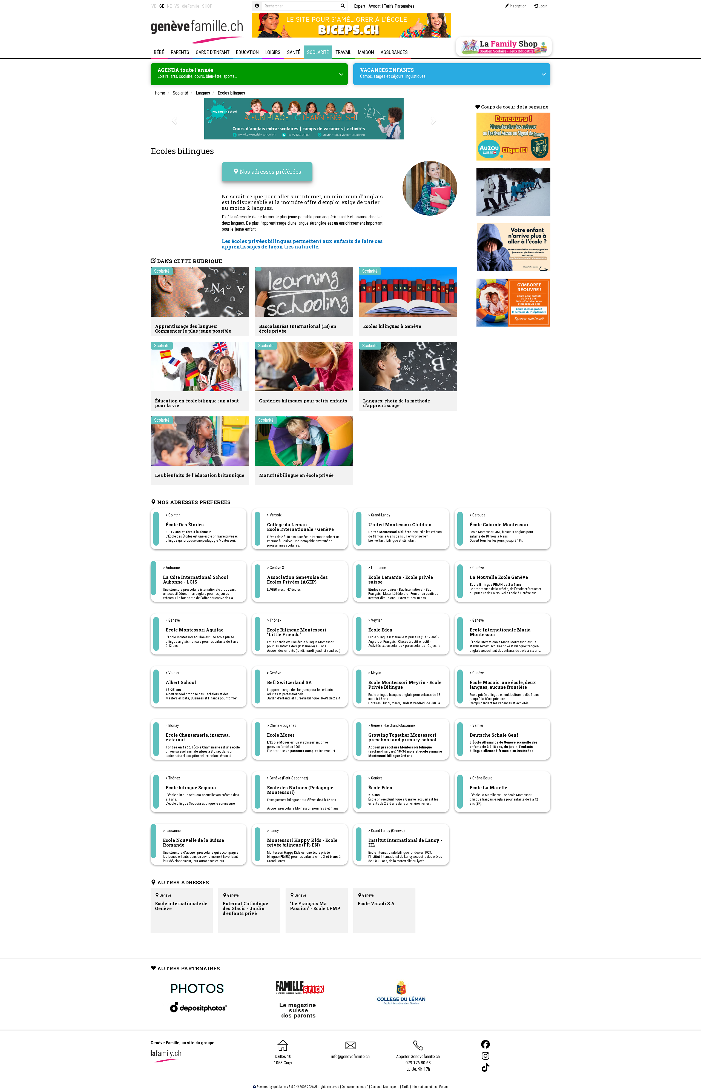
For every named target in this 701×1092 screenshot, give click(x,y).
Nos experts (391, 1087)
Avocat (375, 6)
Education (247, 52)
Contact (376, 1087)
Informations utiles (424, 1087)
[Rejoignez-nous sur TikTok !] (485, 1067)
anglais (373, 196)
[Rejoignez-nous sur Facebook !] (485, 1044)
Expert (359, 6)
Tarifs (405, 1087)
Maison (366, 52)
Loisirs (272, 52)
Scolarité (318, 52)
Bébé (159, 52)
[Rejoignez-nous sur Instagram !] (485, 1056)
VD (154, 6)
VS (176, 6)
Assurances (394, 52)
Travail (343, 52)
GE (161, 6)
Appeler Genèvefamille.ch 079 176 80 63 (418, 1059)
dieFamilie (190, 6)
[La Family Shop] (504, 46)
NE (169, 6)
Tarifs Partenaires (399, 6)
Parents (180, 52)
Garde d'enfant (212, 52)
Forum (443, 1087)
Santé (293, 52)
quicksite (279, 1087)
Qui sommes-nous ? (355, 1087)
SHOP (207, 6)
